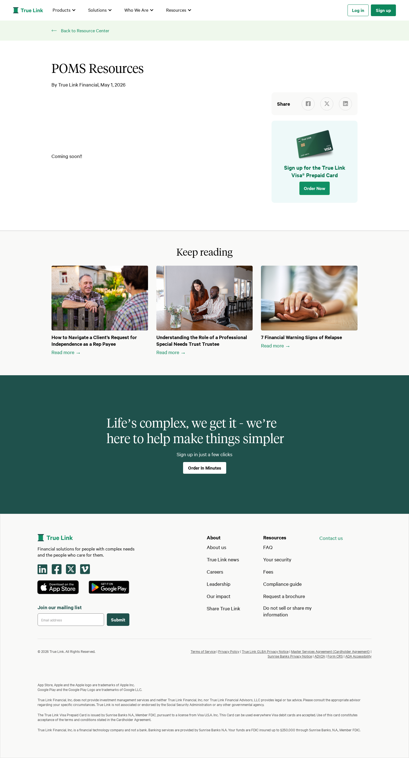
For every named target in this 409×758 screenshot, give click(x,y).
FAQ (268, 547)
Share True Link (223, 608)
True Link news (223, 559)
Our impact (218, 596)
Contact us (331, 538)
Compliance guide (282, 584)
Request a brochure (284, 596)
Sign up (383, 10)
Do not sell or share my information (287, 611)
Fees (268, 571)
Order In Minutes (204, 468)
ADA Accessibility (358, 655)
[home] (28, 10)
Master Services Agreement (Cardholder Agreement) (330, 651)
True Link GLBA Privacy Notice (265, 651)
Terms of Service (203, 651)
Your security (277, 559)
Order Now (314, 188)
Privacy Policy (228, 651)
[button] (64, 10)
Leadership (218, 584)
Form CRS (335, 655)
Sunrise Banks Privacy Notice (290, 655)
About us (216, 547)
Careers (215, 571)
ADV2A (319, 655)
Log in (358, 10)
